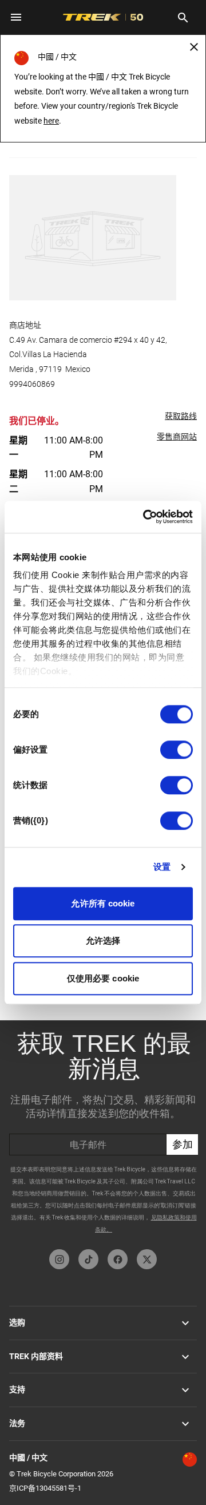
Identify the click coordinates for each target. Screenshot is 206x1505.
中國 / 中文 (28, 1457)
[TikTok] (88, 1259)
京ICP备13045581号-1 (45, 1488)
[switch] (176, 749)
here (51, 120)
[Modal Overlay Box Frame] (103, 1131)
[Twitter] (147, 1259)
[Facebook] (118, 1259)
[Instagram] (59, 1259)
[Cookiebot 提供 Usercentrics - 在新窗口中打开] (145, 516)
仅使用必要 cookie (103, 978)
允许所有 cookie (102, 903)
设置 (162, 867)
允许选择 (103, 940)
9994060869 (32, 384)
